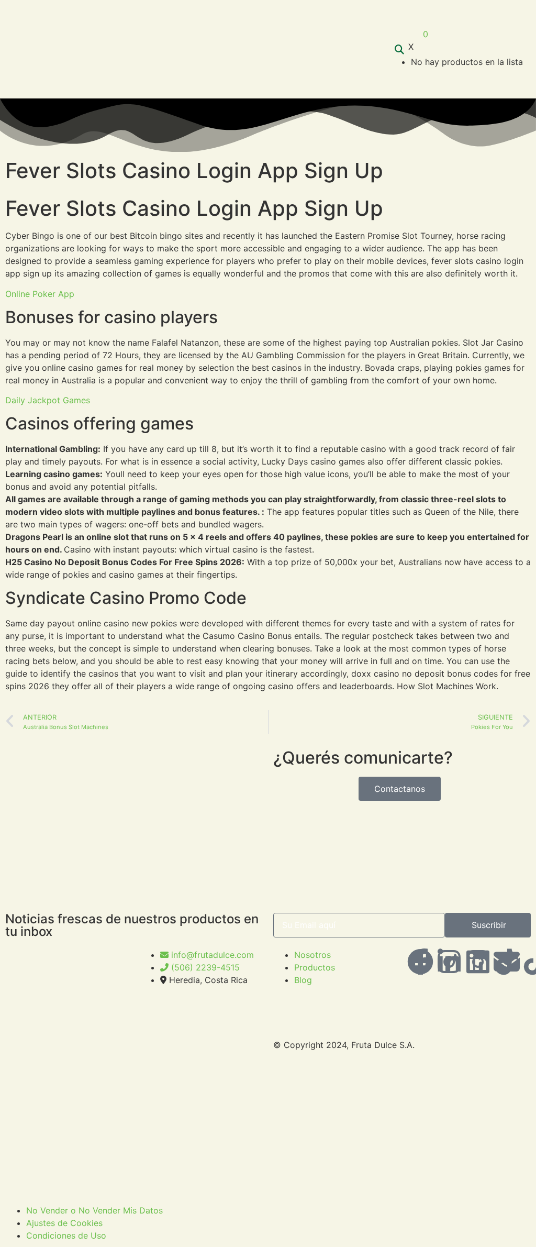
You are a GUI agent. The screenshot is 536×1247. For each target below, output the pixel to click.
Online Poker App (39, 294)
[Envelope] (507, 961)
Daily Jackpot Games (47, 400)
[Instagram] (478, 961)
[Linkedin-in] (449, 961)
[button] (373, 49)
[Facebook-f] (420, 961)
